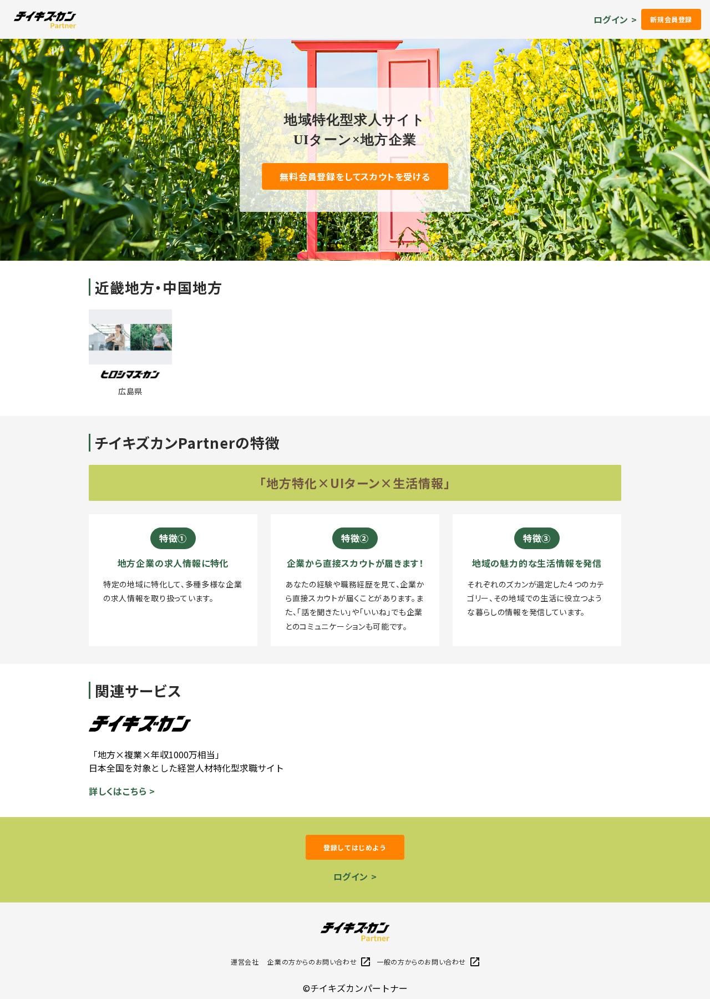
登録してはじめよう (354, 847)
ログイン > (615, 19)
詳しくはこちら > (122, 791)
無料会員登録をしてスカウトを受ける (355, 176)
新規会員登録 (671, 19)
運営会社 (244, 961)
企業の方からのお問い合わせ (312, 961)
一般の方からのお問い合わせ (421, 961)
